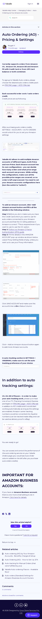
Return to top (8, 542)
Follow (21, 52)
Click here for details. (18, 497)
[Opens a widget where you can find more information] (32, 615)
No (27, 526)
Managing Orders (25, 10)
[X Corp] (6, 514)
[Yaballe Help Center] (7, 4)
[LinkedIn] (9, 514)
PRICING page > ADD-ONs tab (17, 85)
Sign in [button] (30, 4)
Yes (15, 526)
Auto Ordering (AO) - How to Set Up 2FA (21, 560)
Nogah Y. (11, 46)
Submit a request (30, 535)
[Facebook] (3, 514)
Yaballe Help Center (9, 10)
